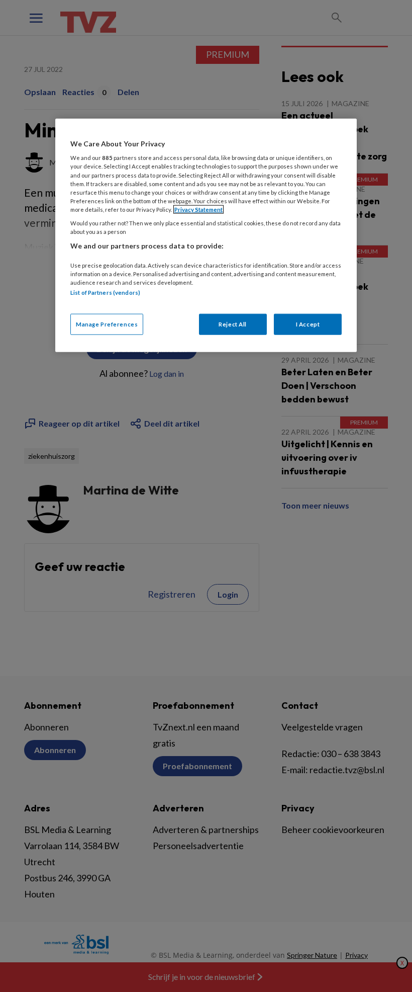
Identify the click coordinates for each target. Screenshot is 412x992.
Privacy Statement (198, 209)
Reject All (233, 324)
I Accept (308, 324)
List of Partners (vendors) (105, 292)
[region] (206, 235)
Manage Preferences (107, 324)
